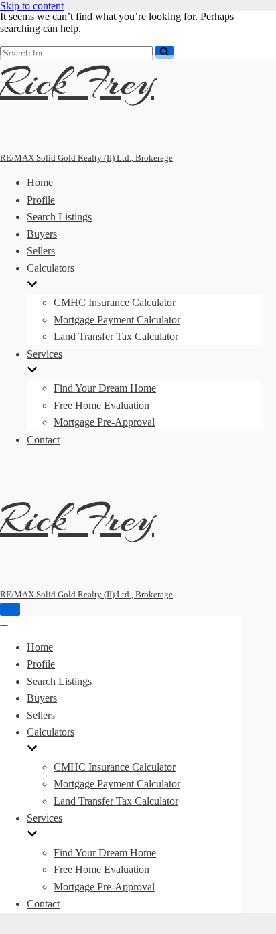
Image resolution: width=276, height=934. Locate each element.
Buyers (42, 234)
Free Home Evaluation (101, 405)
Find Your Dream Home (105, 388)
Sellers (41, 250)
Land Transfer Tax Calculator (116, 336)
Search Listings (59, 216)
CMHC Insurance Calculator (115, 302)
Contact (43, 439)
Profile (41, 200)
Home (40, 182)
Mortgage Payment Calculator (117, 319)
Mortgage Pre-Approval (104, 422)
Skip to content (32, 5)
